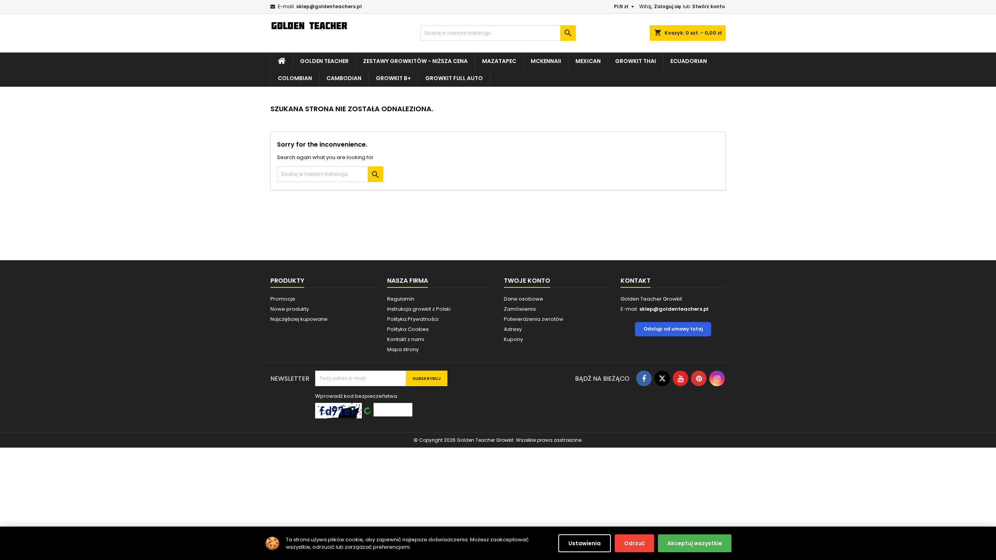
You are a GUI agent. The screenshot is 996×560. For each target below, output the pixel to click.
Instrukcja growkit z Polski (419, 309)
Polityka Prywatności (412, 319)
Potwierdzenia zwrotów (533, 319)
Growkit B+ (393, 78)
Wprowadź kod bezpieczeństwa (356, 396)
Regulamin (400, 299)
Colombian (295, 78)
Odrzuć (634, 543)
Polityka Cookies (408, 329)
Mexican (588, 61)
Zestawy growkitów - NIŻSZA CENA (415, 61)
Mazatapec (499, 61)
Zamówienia (520, 309)
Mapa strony (403, 349)
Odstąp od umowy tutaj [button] (673, 329)
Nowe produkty (289, 309)
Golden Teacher (324, 61)
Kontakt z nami (405, 339)
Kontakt (636, 280)
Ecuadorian (688, 61)
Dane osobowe (523, 299)
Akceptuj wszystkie (694, 543)
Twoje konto (527, 280)
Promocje (282, 299)
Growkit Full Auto (454, 78)
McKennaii (546, 61)
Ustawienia (584, 543)
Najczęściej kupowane (299, 319)
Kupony (513, 339)
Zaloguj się (667, 6)
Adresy (513, 329)
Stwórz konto (708, 6)
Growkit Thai (635, 61)
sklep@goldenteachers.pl (329, 6)
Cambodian (343, 78)
